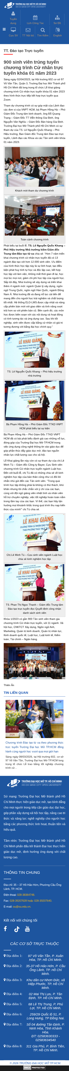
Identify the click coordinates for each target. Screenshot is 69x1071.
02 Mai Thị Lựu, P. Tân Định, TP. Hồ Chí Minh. (34, 996)
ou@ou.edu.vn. (22, 906)
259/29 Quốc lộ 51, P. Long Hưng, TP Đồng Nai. (35, 1016)
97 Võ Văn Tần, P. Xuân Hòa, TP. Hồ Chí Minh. (34, 958)
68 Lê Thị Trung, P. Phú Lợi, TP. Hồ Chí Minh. (34, 1006)
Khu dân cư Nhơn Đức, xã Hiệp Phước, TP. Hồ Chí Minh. (35, 984)
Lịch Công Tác (35, 23)
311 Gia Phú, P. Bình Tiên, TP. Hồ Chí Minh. (35, 1048)
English (57, 35)
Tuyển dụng (13, 21)
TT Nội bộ (28, 35)
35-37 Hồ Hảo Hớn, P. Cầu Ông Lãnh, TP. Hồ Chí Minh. (35, 970)
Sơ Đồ (57, 23)
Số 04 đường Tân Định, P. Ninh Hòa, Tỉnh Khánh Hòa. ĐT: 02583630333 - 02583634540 (35, 1032)
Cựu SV (13, 35)
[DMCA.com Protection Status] (34, 1068)
